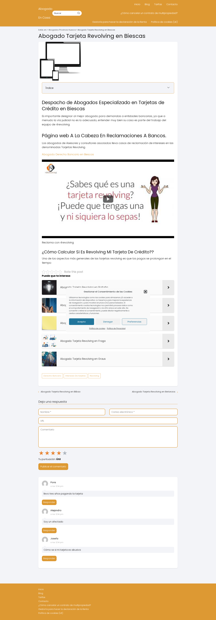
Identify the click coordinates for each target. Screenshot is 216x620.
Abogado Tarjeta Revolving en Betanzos (153, 391)
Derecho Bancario (52, 375)
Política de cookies (97, 328)
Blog (147, 4)
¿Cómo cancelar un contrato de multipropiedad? (149, 13)
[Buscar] (79, 13)
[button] (145, 291)
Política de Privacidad (116, 328)
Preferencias (134, 321)
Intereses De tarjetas (75, 375)
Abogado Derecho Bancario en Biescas (68, 154)
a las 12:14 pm (56, 486)
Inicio (137, 4)
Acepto (81, 321)
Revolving (94, 375)
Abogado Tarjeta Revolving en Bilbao (61, 391)
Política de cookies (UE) (164, 22)
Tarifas (158, 4)
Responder (49, 502)
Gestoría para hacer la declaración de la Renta (119, 22)
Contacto (172, 4)
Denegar (108, 321)
